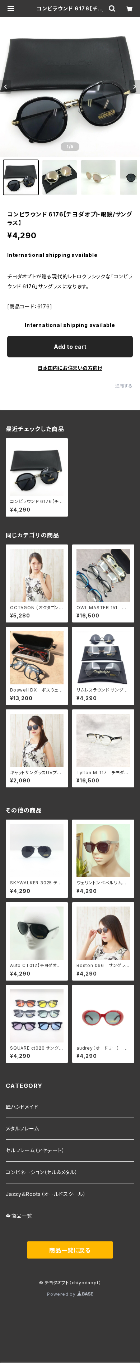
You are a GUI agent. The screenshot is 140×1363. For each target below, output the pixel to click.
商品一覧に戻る (70, 1250)
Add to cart (70, 346)
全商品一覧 (19, 1216)
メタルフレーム (22, 1128)
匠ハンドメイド (22, 1107)
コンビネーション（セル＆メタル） (42, 1172)
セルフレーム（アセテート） (35, 1150)
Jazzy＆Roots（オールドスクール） (46, 1194)
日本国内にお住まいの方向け (70, 368)
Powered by (62, 1294)
